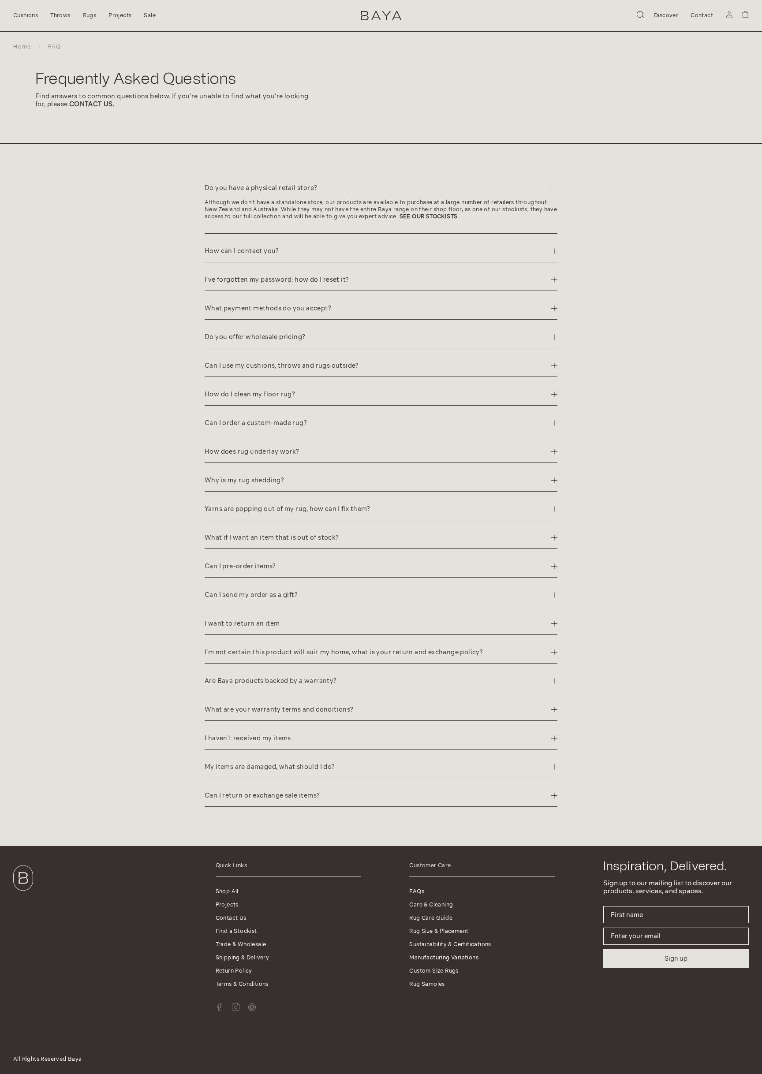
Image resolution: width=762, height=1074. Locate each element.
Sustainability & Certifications (450, 944)
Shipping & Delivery (242, 957)
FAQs (416, 891)
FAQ (54, 46)
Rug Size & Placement (438, 931)
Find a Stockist (236, 931)
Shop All (227, 891)
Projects (227, 904)
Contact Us (231, 917)
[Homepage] (381, 15)
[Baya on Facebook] (219, 1007)
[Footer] (23, 892)
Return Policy (234, 970)
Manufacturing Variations (443, 957)
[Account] (729, 16)
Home (22, 46)
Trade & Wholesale (241, 944)
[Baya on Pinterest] (252, 1007)
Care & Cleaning (431, 904)
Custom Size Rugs (433, 970)
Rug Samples (426, 984)
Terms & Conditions (242, 984)
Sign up (676, 958)
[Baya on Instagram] (235, 1007)
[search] (640, 16)
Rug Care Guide (430, 917)
